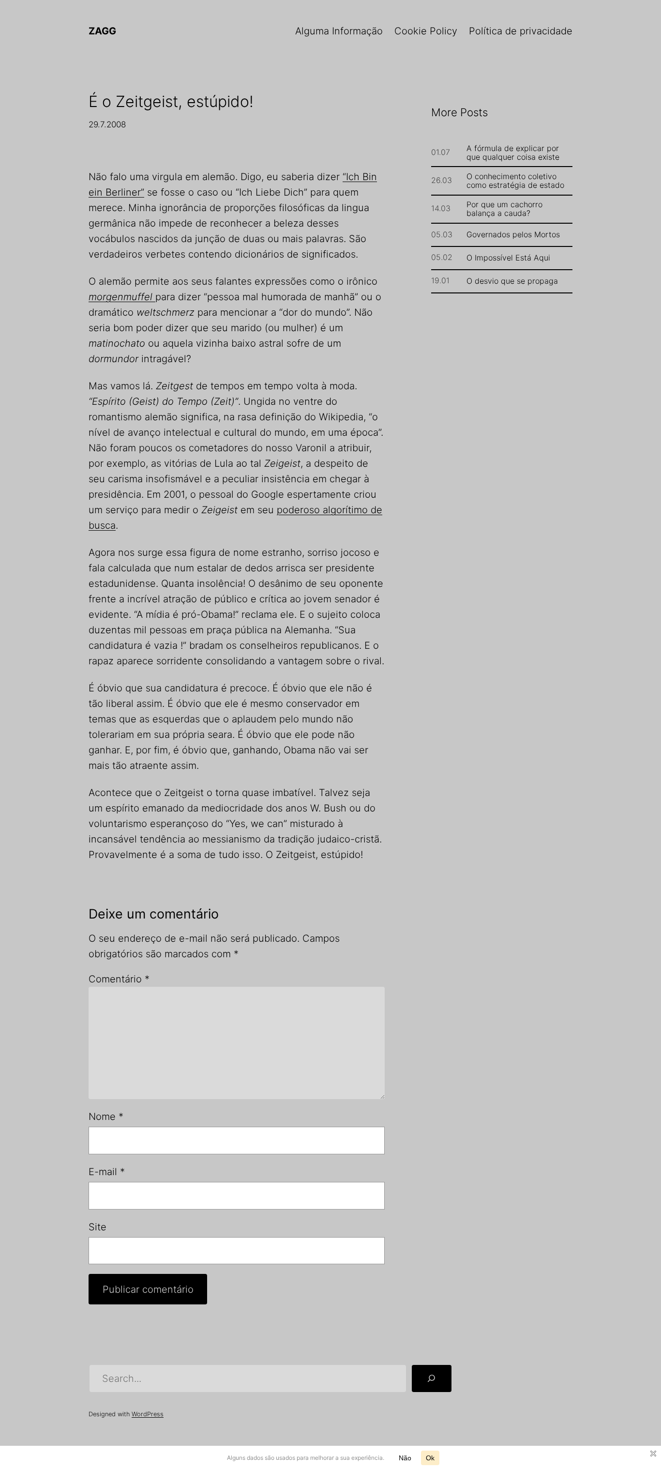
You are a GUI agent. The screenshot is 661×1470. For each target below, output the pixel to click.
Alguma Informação (339, 31)
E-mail (107, 1172)
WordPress (148, 1414)
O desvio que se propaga (512, 280)
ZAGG (102, 31)
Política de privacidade (520, 31)
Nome (106, 1116)
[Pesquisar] (431, 1378)
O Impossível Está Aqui (508, 257)
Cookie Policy (425, 31)
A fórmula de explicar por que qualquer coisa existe (512, 152)
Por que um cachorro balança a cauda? (504, 208)
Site (97, 1227)
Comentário (119, 979)
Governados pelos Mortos (513, 234)
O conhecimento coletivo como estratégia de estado (515, 180)
